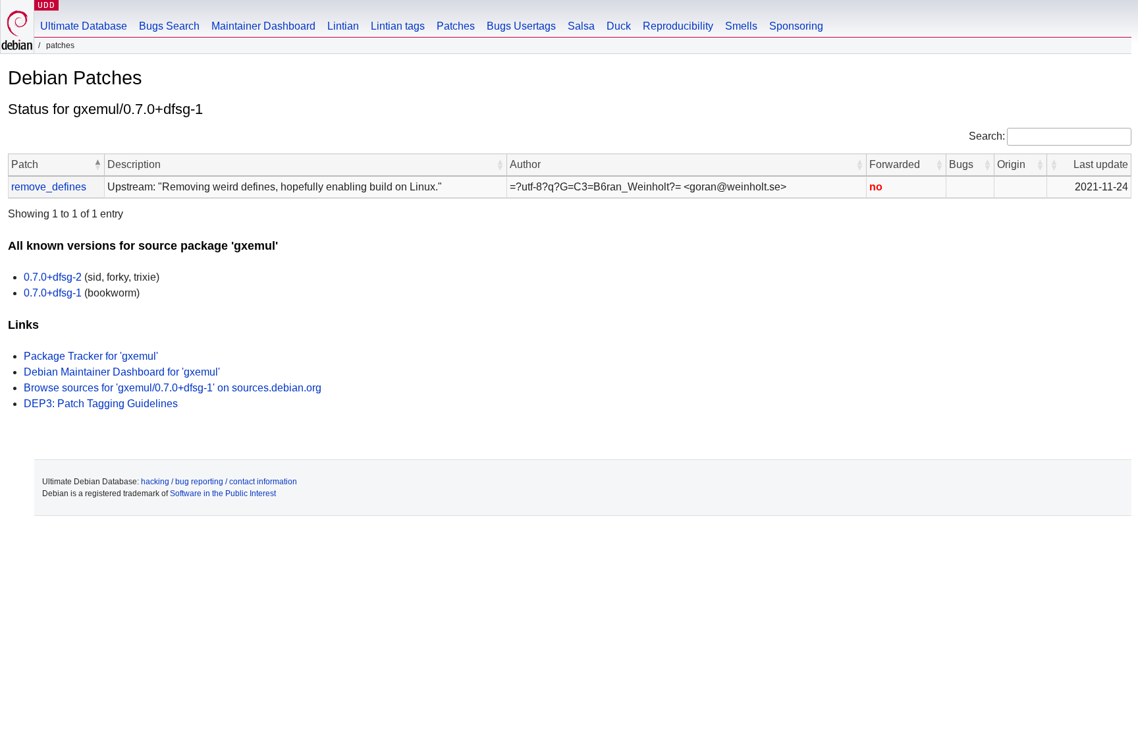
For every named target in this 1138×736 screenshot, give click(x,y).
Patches (456, 26)
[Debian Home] (17, 26)
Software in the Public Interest (223, 493)
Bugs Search (169, 26)
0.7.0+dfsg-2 (53, 277)
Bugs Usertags (521, 26)
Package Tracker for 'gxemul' (91, 356)
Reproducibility (678, 26)
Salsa (581, 26)
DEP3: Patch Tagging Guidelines (101, 403)
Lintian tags (398, 26)
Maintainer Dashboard (263, 26)
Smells (741, 26)
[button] (97, 164)
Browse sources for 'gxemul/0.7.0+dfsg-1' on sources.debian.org (172, 387)
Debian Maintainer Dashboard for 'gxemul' (122, 372)
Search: (987, 136)
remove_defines (48, 186)
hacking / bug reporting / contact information (219, 481)
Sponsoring (796, 26)
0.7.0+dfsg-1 (53, 292)
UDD (46, 5)
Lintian (343, 26)
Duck (619, 26)
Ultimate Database (83, 26)
